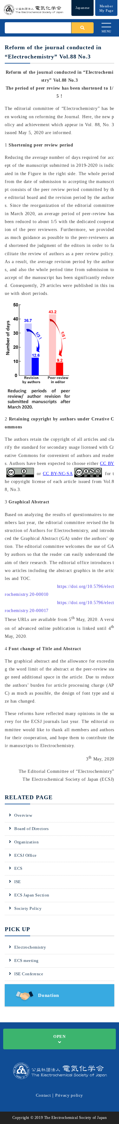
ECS (18, 868)
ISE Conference (28, 973)
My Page (106, 8)
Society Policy (28, 908)
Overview (23, 815)
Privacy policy (69, 1095)
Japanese (82, 8)
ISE (17, 881)
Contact (43, 1095)
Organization (26, 842)
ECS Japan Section (32, 895)
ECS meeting (26, 960)
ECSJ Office (25, 855)
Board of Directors (31, 828)
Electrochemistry (30, 947)
